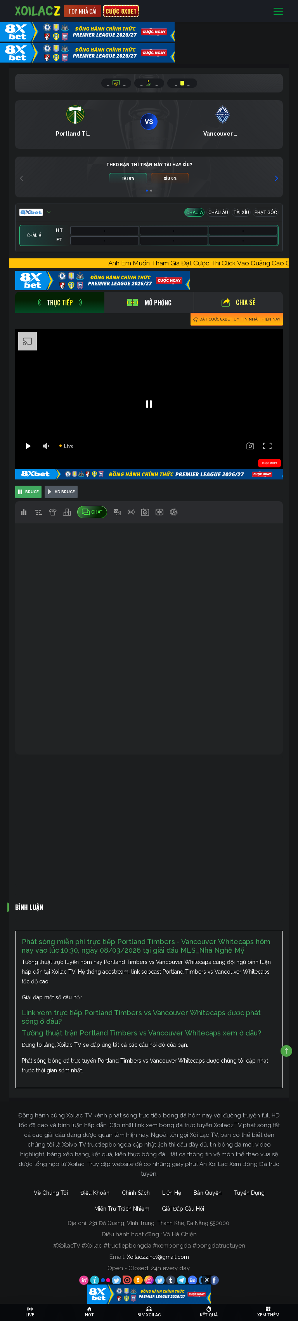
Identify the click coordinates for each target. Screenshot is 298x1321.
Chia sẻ (245, 302)
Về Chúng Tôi (51, 1193)
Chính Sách (136, 1193)
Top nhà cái (82, 11)
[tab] (59, 302)
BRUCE (32, 492)
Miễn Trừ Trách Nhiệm (121, 1209)
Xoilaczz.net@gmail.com (158, 1257)
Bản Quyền (208, 1193)
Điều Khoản (94, 1193)
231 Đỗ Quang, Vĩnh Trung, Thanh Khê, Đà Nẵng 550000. (159, 1223)
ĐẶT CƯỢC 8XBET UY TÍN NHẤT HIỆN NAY (240, 319)
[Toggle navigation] (278, 11)
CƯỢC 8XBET (121, 11)
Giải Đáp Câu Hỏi (183, 1209)
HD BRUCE (65, 492)
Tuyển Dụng (249, 1193)
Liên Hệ (171, 1193)
